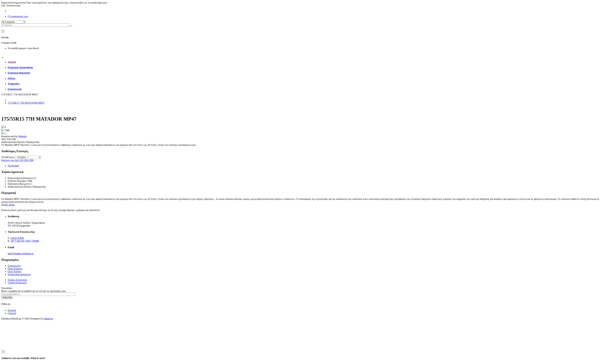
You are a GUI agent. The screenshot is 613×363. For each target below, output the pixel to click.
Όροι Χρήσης (15, 271)
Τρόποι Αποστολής (17, 279)
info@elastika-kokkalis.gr (21, 253)
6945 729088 (32, 241)
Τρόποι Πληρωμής (17, 282)
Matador (22, 136)
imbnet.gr (48, 318)
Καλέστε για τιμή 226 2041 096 (17, 160)
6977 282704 (17, 241)
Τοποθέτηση (7, 157)
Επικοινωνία (14, 265)
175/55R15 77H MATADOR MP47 (26, 102)
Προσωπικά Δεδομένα (19, 274)
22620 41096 (28, 5)
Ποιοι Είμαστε (15, 268)
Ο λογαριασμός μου (18, 16)
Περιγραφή (13, 165)
